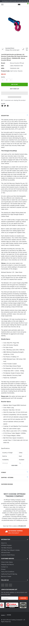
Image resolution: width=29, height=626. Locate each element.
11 (3, 100)
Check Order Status (7, 562)
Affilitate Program (6, 545)
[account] (23, 4)
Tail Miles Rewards (6, 548)
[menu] (2, 4)
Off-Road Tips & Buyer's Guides (10, 550)
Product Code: (5, 71)
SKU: (2, 65)
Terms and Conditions (7, 571)
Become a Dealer (6, 576)
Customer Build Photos (8, 555)
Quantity (3, 77)
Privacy (3, 569)
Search (3, 615)
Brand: (3, 63)
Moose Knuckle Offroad (17, 63)
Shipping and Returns (7, 564)
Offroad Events (5, 552)
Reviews (9, 615)
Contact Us (4, 567)
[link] (2, 585)
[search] (6, 4)
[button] (14, 93)
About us (4, 543)
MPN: (2, 68)
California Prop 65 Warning (9, 574)
